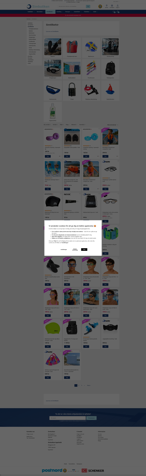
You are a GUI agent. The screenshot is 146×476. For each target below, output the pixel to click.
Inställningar (64, 249)
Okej (84, 249)
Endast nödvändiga (75, 249)
